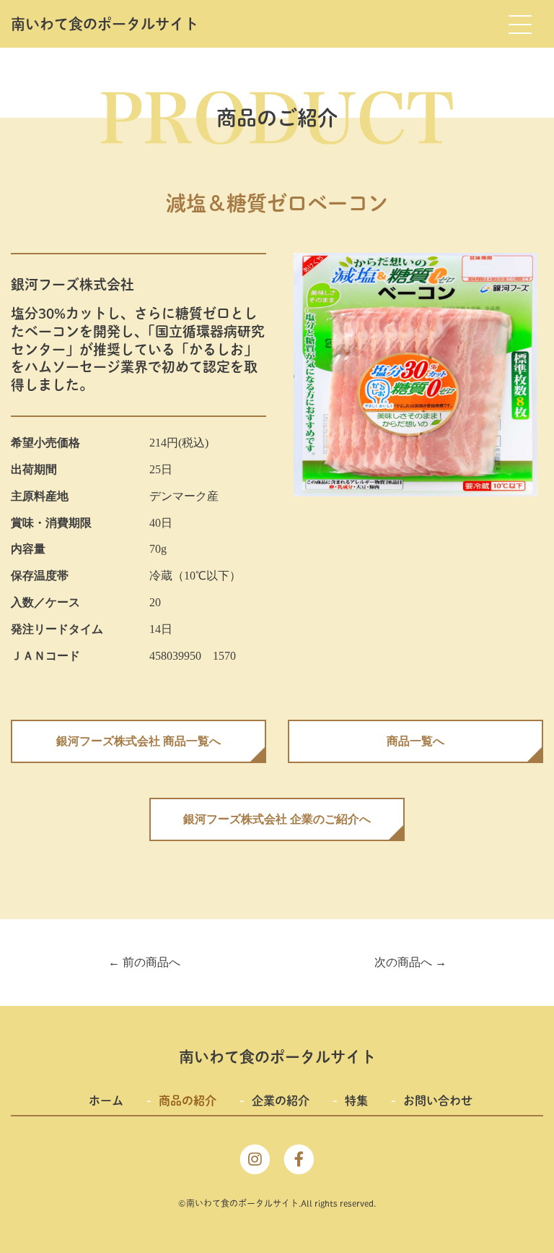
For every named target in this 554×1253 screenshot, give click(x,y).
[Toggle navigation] (519, 24)
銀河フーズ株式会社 (72, 284)
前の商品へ (144, 962)
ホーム (106, 1100)
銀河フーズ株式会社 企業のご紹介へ (277, 819)
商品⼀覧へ (415, 741)
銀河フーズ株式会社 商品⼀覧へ (138, 741)
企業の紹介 (280, 1100)
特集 (356, 1100)
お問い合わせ (437, 1100)
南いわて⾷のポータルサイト (104, 24)
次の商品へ (410, 962)
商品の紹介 (187, 1100)
